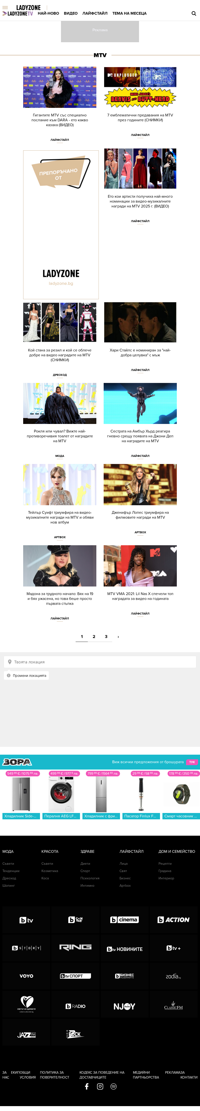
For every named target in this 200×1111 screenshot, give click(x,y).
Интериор (166, 878)
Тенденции (11, 871)
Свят (123, 871)
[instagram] (100, 1086)
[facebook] (87, 1086)
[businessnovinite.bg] (125, 976)
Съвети (8, 864)
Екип (15, 1072)
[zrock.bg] (75, 1032)
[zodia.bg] (174, 976)
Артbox (60, 537)
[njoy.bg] (125, 1004)
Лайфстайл (95, 13)
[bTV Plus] (174, 948)
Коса (45, 878)
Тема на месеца (129, 13)
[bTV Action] (174, 919)
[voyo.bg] (26, 976)
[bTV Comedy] (75, 919)
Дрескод (60, 375)
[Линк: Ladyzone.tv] (17, 13)
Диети (85, 864)
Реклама (172, 1072)
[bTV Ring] (75, 948)
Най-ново (48, 13)
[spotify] (113, 1086)
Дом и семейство (177, 851)
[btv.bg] (26, 919)
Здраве (87, 851)
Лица (124, 864)
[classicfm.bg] (174, 1004)
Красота (50, 851)
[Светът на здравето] (26, 1004)
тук (192, 762)
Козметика (49, 871)
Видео (71, 13)
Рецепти (165, 864)
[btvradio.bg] (75, 1004)
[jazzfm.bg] (26, 1032)
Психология (90, 878)
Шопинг (8, 886)
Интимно (87, 886)
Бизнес (125, 878)
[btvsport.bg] (75, 976)
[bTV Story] (26, 948)
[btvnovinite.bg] (125, 948)
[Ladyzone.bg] (33, 8)
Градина (165, 871)
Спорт (85, 871)
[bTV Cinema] (125, 919)
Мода (59, 456)
